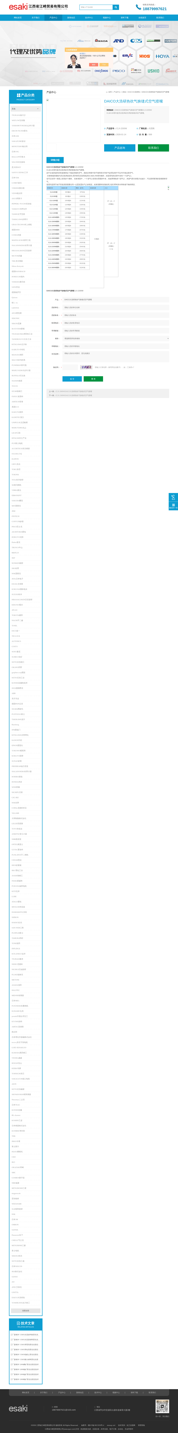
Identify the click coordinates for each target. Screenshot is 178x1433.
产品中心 (53, 18)
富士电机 (15, 1251)
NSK (13, 1214)
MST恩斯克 (16, 506)
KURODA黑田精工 (19, 1053)
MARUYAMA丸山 (19, 428)
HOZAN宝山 (17, 1063)
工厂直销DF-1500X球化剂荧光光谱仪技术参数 (25, 1350)
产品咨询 (119, 147)
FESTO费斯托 (17, 1152)
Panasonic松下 (17, 1235)
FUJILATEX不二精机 (20, 855)
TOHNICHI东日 (18, 1074)
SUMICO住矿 (17, 657)
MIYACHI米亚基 (18, 907)
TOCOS (15, 386)
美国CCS (15, 407)
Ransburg (15, 725)
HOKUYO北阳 (17, 537)
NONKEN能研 (17, 563)
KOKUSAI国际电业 (19, 589)
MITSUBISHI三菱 (19, 1245)
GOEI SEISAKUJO (19, 1048)
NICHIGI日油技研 (19, 969)
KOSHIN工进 (17, 1120)
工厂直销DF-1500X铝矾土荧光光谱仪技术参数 (25, 1354)
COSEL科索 (16, 235)
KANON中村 (17, 740)
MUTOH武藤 (17, 256)
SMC (13, 1173)
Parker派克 (16, 542)
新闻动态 (71, 18)
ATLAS (14, 610)
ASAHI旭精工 (17, 876)
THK (13, 1136)
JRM (13, 511)
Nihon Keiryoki (18, 266)
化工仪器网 (131, 1425)
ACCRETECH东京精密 (21, 449)
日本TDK (15, 178)
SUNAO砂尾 (17, 761)
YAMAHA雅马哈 (18, 282)
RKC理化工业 (17, 870)
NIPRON (15, 917)
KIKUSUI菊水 (17, 605)
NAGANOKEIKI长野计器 (22, 245)
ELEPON (15, 459)
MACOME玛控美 (18, 360)
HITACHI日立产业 (19, 438)
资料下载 (124, 18)
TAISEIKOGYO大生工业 (21, 339)
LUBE (14, 896)
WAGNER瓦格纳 (18, 162)
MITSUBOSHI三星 (19, 1188)
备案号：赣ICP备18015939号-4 (92, 1425)
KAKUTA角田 (17, 412)
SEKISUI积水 (17, 1256)
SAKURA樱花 (17, 501)
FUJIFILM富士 (17, 933)
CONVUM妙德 (17, 521)
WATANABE (17, 1204)
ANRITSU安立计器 (19, 834)
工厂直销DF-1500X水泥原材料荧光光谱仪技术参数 (25, 1340)
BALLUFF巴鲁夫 (18, 157)
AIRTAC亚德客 (18, 1027)
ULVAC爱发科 (17, 850)
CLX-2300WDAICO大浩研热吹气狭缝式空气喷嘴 (74, 395)
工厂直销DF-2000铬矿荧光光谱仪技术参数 (25, 1379)
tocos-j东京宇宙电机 (20, 1042)
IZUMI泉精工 (17, 391)
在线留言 (142, 18)
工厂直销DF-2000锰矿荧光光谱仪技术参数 (25, 1374)
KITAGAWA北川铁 (19, 344)
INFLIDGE (16, 949)
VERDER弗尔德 (18, 188)
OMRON (15, 1225)
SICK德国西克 (17, 688)
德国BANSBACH (18, 271)
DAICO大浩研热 (18, 1298)
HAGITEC (16, 990)
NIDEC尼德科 (17, 964)
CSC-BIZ (15, 798)
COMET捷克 (17, 183)
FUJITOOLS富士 (18, 714)
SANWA (15, 1230)
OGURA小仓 (17, 454)
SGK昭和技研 (17, 1209)
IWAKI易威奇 (17, 881)
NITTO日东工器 (18, 1261)
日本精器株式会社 (19, 1126)
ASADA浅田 (17, 985)
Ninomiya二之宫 (18, 1100)
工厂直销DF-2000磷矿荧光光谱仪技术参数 (25, 1364)
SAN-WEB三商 (18, 928)
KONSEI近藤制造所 (19, 683)
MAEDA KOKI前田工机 (21, 240)
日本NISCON (17, 1266)
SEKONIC (16, 318)
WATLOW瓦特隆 (18, 120)
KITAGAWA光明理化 (20, 735)
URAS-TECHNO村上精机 (22, 225)
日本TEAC (16, 1105)
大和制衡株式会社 (19, 818)
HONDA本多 (17, 782)
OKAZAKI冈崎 (18, 1167)
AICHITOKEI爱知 (19, 532)
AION (14, 1084)
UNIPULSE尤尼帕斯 (20, 422)
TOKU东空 (16, 469)
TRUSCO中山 (17, 547)
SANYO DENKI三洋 (20, 172)
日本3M (15, 1219)
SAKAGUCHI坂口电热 (21, 1079)
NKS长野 (15, 568)
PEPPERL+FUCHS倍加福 (21, 204)
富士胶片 (15, 1146)
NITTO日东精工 (18, 662)
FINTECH (15, 516)
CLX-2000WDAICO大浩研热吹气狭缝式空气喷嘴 (74, 391)
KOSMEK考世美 (18, 1131)
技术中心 (89, 18)
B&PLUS (15, 553)
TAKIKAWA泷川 (18, 719)
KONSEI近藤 (17, 1110)
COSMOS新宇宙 (18, 1178)
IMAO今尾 (16, 1141)
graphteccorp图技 (18, 672)
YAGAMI (15, 813)
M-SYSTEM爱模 (18, 329)
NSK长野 (15, 803)
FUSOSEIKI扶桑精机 (20, 1006)
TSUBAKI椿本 (17, 959)
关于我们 (35, 18)
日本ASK (15, 136)
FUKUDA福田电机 (19, 886)
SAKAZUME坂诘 (18, 141)
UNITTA (15, 1292)
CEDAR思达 (17, 860)
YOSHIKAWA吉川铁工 (21, 1303)
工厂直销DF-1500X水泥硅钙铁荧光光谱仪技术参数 (25, 1335)
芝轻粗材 (15, 1199)
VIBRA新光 (16, 490)
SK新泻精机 (16, 485)
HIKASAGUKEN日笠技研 (22, 600)
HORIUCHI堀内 (18, 277)
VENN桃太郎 (17, 193)
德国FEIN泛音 (17, 704)
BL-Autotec (16, 1115)
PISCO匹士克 (17, 527)
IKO (13, 1162)
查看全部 (25, 1311)
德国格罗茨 (16, 292)
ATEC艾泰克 (17, 1287)
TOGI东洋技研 (17, 480)
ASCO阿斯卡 (17, 199)
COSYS (15, 646)
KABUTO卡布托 (18, 350)
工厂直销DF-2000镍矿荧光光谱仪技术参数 (25, 1369)
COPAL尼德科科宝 (19, 808)
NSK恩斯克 (16, 574)
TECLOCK (16, 636)
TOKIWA (15, 475)
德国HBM (15, 230)
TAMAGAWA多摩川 (20, 219)
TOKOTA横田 (17, 615)
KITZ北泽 (15, 891)
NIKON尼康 (16, 324)
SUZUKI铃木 (17, 594)
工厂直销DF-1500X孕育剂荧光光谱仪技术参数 (25, 1345)
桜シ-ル (15, 303)
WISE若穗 (16, 787)
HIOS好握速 (16, 865)
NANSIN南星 (17, 381)
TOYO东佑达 (17, 829)
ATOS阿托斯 (17, 313)
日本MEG (15, 1001)
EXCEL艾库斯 (17, 584)
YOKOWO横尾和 (19, 751)
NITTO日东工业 (18, 678)
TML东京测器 (17, 261)
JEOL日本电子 (17, 579)
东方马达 (15, 699)
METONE (15, 980)
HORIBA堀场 (17, 777)
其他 (13, 109)
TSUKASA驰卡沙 (19, 115)
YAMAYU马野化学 (19, 209)
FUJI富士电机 (17, 443)
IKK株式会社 (17, 1271)
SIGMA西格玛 (17, 709)
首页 (110, 92)
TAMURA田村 (17, 938)
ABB (13, 693)
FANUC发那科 (17, 396)
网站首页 (18, 18)
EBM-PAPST (16, 495)
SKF (13, 558)
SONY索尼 (16, 652)
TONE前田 (16, 943)
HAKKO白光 (17, 923)
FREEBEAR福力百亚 (20, 766)
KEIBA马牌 (16, 1068)
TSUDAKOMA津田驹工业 (22, 334)
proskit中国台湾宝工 (20, 1016)
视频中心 (107, 18)
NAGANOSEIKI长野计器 (22, 771)
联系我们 (160, 18)
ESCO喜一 (16, 631)
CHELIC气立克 (18, 1240)
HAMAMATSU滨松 (19, 912)
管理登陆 (141, 1425)
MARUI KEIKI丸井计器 (21, 370)
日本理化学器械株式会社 (22, 1037)
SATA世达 (16, 287)
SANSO (15, 1277)
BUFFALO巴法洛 (18, 376)
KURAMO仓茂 (17, 1011)
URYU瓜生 (16, 464)
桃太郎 (14, 1032)
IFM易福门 (16, 730)
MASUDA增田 (17, 355)
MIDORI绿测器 (18, 995)
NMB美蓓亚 (16, 839)
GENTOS (15, 308)
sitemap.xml (111, 1425)
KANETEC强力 (18, 417)
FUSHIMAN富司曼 (19, 365)
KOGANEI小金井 (19, 954)
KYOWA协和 (17, 1021)
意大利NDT (16, 167)
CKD (14, 1157)
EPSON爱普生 (17, 745)
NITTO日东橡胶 (18, 1089)
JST (13, 1282)
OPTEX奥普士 (17, 844)
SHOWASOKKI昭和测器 (21, 1094)
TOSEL (14, 626)
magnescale (16, 1193)
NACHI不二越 (17, 620)
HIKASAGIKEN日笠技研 (22, 251)
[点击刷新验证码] (86, 367)
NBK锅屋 (15, 1183)
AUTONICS (16, 641)
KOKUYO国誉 (17, 756)
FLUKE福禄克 (17, 975)
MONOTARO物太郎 (20, 146)
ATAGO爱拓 (16, 902)
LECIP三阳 (16, 433)
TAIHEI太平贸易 (18, 214)
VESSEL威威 (17, 1058)
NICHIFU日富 (17, 792)
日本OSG (15, 152)
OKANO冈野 (17, 667)
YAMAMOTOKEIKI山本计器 (23, 126)
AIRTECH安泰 (17, 402)
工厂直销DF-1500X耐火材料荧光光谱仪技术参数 (25, 1359)
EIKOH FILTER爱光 (19, 131)
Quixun (14, 297)
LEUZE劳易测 (17, 824)
